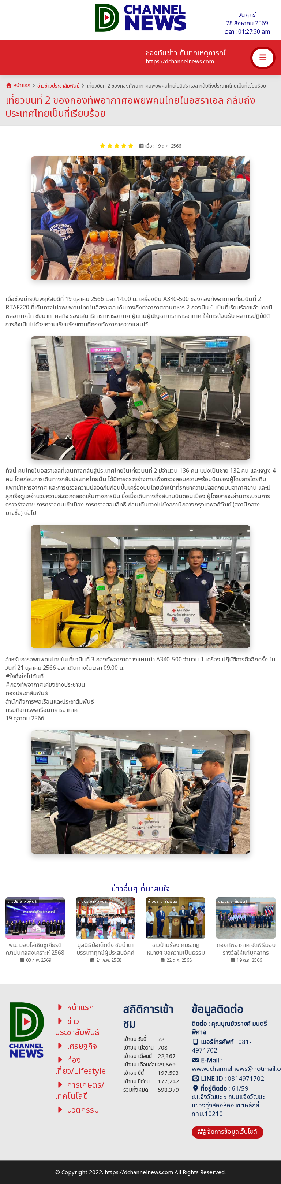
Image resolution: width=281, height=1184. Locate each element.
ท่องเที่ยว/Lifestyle (80, 1065)
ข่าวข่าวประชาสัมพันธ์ (58, 86)
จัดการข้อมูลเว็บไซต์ (231, 1132)
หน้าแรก (21, 85)
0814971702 (246, 1079)
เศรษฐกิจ (81, 1046)
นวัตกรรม (82, 1110)
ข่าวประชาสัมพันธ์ (77, 1027)
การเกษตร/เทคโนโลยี (80, 1090)
